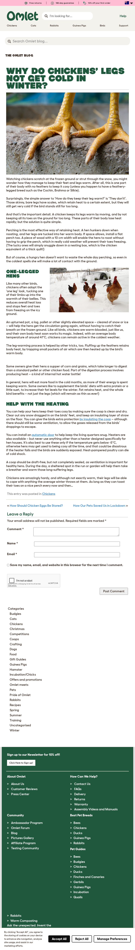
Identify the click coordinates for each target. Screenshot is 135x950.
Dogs (13, 649)
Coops (14, 639)
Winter (15, 730)
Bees (76, 823)
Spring (14, 710)
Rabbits (15, 700)
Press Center (20, 794)
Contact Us (82, 784)
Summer (16, 715)
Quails (77, 897)
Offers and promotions (26, 679)
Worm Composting (23, 921)
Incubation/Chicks (23, 674)
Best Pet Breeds (81, 815)
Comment (15, 529)
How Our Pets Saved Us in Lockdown (99, 505)
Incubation (81, 892)
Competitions (19, 634)
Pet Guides (78, 849)
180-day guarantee (64, 3)
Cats (13, 619)
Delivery (80, 794)
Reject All (81, 939)
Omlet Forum (20, 828)
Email (12, 554)
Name (12, 543)
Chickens (48, 494)
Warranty (81, 804)
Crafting (16, 644)
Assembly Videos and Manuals (96, 809)
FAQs (77, 789)
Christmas (17, 629)
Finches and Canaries (88, 877)
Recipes (15, 705)
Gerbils (78, 882)
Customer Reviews (24, 789)
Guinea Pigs (18, 664)
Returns (79, 799)
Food (13, 654)
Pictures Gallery (22, 838)
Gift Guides (18, 659)
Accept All (59, 939)
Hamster (16, 669)
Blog (14, 833)
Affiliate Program (23, 843)
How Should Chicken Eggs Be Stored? (36, 505)
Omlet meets (19, 685)
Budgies (15, 614)
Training (15, 720)
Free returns (35, 3)
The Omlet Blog (19, 55)
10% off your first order (99, 3)
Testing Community (25, 848)
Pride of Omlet (20, 695)
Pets (13, 690)
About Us (17, 784)
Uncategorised (20, 725)
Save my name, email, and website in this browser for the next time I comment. (66, 565)
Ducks (77, 833)
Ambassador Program (27, 823)
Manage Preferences (112, 939)
